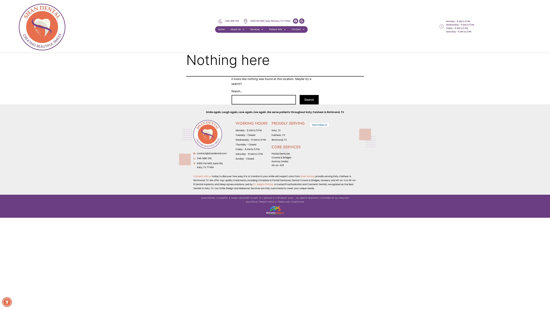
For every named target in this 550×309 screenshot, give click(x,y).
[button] (7, 302)
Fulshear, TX (278, 135)
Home (221, 29)
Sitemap (268, 198)
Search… (236, 91)
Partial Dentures (281, 153)
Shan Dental (307, 176)
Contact (296, 29)
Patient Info (275, 29)
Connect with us (202, 176)
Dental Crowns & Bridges (306, 180)
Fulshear (318, 112)
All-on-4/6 (278, 165)
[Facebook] (295, 21)
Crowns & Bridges (281, 157)
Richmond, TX (335, 112)
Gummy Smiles (280, 161)
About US (235, 29)
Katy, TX (276, 130)
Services (255, 29)
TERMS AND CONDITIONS (290, 202)
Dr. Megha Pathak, (263, 184)
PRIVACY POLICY (268, 202)
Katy (309, 112)
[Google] (301, 21)
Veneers (325, 180)
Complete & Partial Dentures (274, 180)
